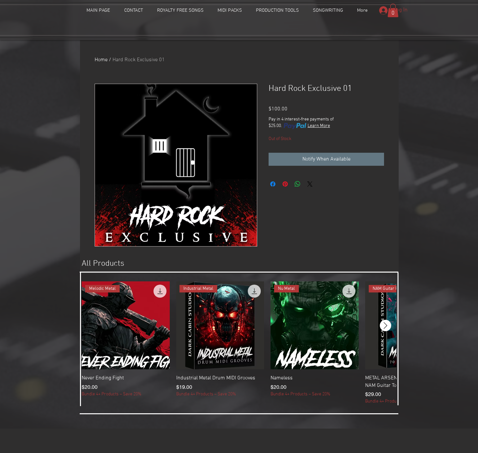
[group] (239, 343)
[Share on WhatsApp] (297, 184)
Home (101, 60)
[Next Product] (385, 325)
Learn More (319, 126)
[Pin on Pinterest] (285, 184)
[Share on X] (310, 184)
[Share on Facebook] (273, 184)
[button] (393, 10)
